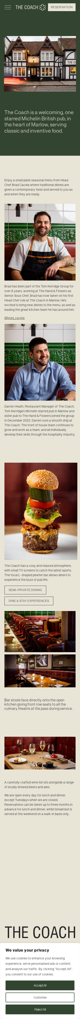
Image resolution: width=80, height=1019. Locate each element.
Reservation (62, 7)
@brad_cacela (14, 318)
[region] (40, 981)
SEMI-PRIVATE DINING (25, 590)
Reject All (40, 1009)
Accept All (40, 985)
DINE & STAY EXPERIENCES (29, 601)
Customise (40, 997)
